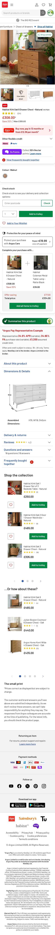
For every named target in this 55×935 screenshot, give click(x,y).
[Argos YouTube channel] (11, 786)
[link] (27, 159)
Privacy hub (27, 832)
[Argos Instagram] (43, 786)
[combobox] (20, 13)
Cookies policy (17, 835)
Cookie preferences (37, 835)
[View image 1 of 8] (7, 95)
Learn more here (27, 744)
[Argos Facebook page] (19, 786)
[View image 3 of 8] (34, 95)
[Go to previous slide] (4, 58)
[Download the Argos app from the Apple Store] (18, 807)
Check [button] (47, 203)
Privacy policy (42, 832)
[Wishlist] (43, 5)
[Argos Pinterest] (35, 786)
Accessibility (12, 832)
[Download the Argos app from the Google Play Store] (37, 807)
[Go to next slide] (51, 58)
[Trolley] (50, 5)
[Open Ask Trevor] (50, 13)
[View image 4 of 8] (48, 95)
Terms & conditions (28, 839)
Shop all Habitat (45, 26)
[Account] (36, 5)
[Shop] (11, 5)
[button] (44, 34)
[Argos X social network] (27, 786)
